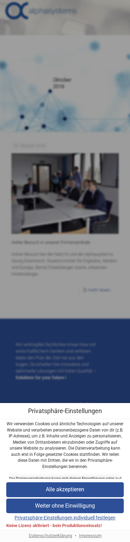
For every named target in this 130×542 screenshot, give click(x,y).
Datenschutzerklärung (50, 535)
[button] (65, 506)
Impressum (90, 535)
